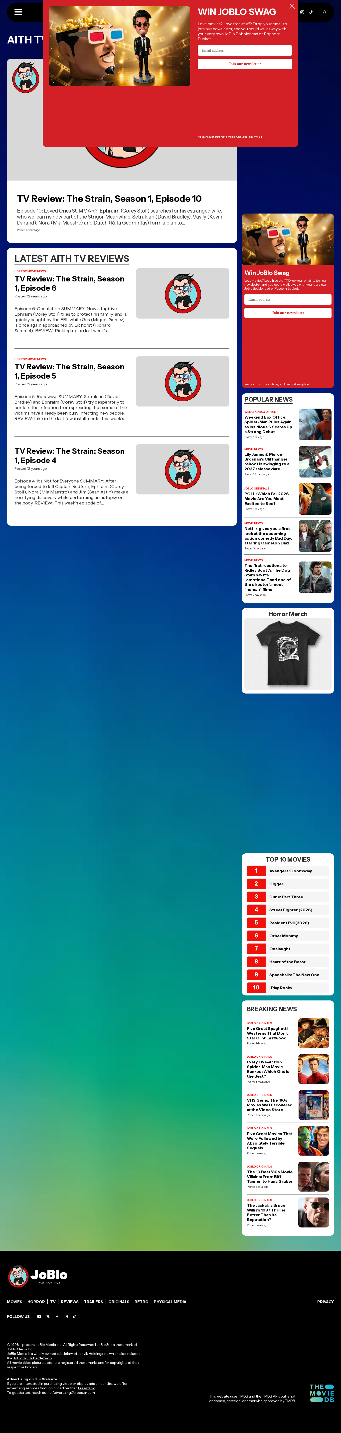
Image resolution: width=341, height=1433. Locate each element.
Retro (142, 1301)
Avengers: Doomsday (290, 870)
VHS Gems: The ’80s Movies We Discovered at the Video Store (270, 1105)
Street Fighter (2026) (291, 909)
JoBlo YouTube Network (32, 1358)
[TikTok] (311, 12)
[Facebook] (57, 1316)
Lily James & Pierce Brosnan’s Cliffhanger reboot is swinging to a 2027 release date (266, 461)
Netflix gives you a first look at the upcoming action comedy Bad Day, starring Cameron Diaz (268, 535)
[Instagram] (302, 12)
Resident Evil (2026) (289, 922)
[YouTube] (39, 1316)
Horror (36, 1301)
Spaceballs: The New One (294, 974)
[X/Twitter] (48, 1316)
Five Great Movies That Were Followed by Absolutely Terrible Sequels (269, 1141)
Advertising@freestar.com (73, 1392)
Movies (14, 1301)
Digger (276, 883)
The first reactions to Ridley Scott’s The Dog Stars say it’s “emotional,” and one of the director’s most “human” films (267, 577)
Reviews (70, 1301)
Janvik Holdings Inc (93, 1353)
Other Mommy (283, 935)
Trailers (93, 1301)
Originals (118, 1301)
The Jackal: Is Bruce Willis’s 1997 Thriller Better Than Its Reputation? (266, 1212)
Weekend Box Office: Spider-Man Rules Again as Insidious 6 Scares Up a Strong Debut (268, 424)
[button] (18, 12)
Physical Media (170, 1301)
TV (53, 1301)
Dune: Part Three (286, 896)
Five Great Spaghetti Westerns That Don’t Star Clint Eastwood (267, 1033)
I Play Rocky (280, 987)
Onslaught (279, 948)
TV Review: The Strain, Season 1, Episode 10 (109, 198)
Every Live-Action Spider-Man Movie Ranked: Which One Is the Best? (268, 1069)
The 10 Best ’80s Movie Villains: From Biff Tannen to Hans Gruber (270, 1177)
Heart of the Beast (287, 961)
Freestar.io (86, 1388)
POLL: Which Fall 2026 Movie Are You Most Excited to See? (266, 498)
